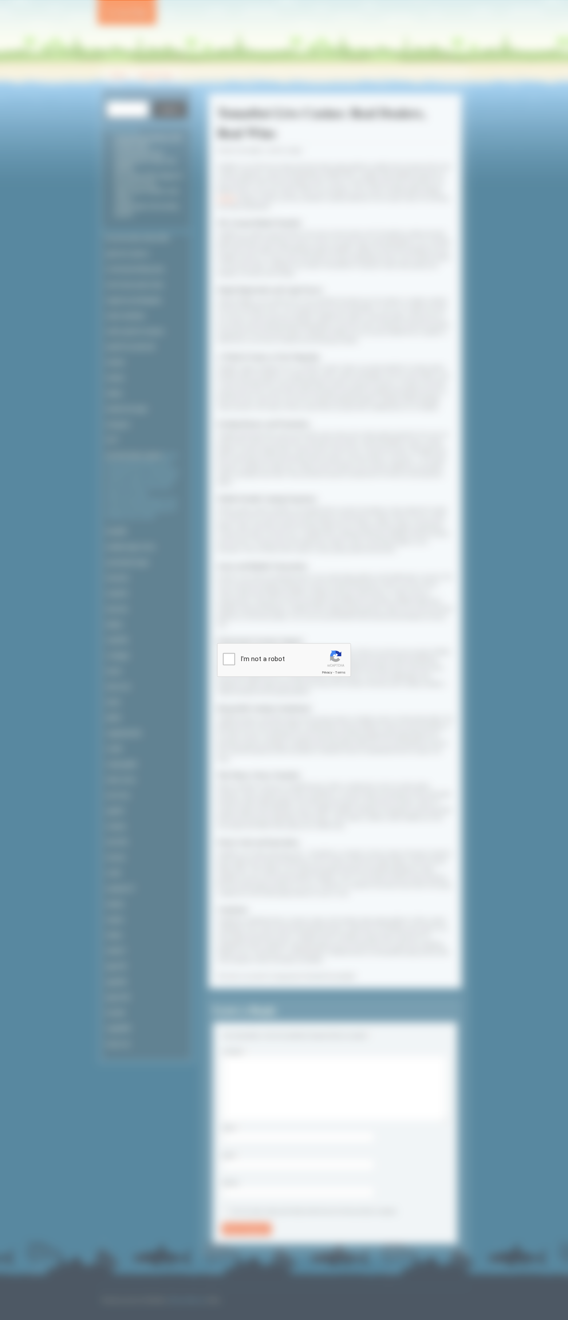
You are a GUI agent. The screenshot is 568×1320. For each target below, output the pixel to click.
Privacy (327, 672)
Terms (340, 672)
